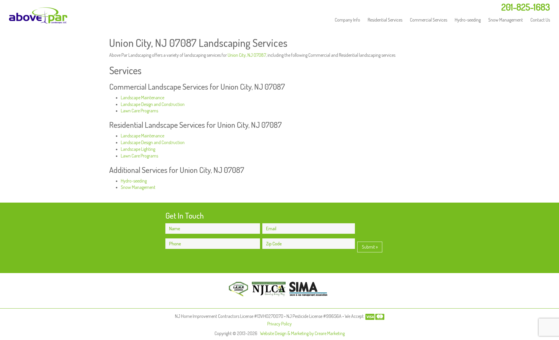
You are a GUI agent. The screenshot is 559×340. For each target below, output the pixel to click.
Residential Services (385, 20)
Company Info (347, 20)
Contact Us (540, 20)
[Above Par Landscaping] (38, 15)
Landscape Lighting (138, 149)
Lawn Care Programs (139, 111)
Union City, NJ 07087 (247, 55)
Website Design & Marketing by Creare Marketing (302, 333)
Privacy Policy (279, 324)
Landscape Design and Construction (153, 104)
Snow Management (505, 20)
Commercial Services (428, 20)
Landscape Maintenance (142, 97)
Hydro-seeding (468, 20)
